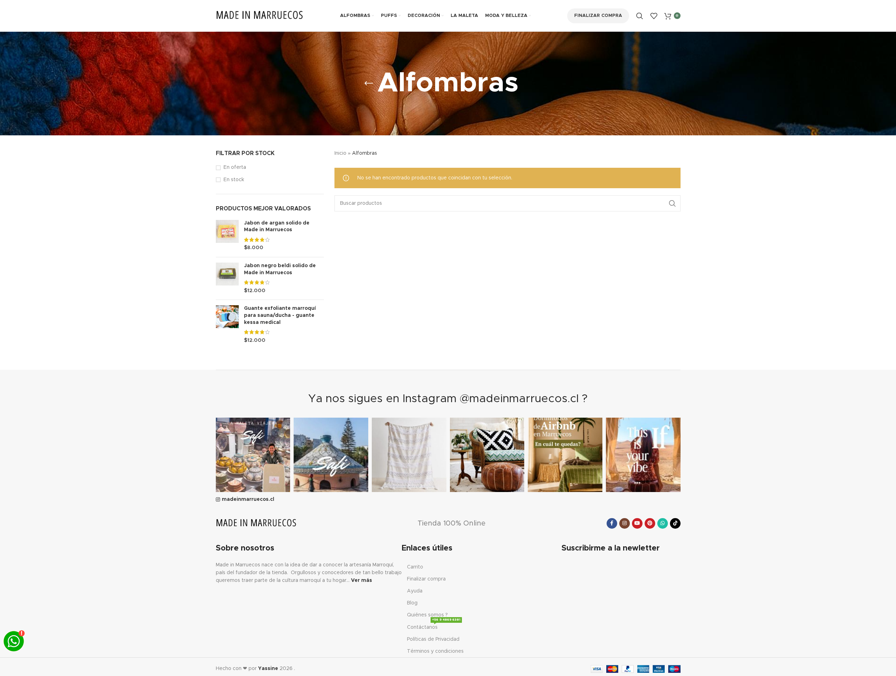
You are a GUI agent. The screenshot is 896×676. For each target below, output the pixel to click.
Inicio (340, 153)
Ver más (361, 580)
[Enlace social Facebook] (612, 523)
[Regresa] (368, 83)
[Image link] (256, 523)
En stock (234, 179)
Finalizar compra (598, 15)
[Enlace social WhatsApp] (662, 523)
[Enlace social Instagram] (624, 523)
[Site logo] (260, 15)
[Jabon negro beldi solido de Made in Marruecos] (227, 278)
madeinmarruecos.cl (248, 499)
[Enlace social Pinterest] (650, 523)
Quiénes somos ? (427, 615)
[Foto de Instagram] (253, 455)
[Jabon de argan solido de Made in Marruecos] (227, 236)
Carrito (415, 567)
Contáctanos (433, 625)
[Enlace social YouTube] (637, 523)
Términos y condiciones (435, 651)
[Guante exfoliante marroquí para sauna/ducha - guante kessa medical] (227, 324)
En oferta (235, 167)
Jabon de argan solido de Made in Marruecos (276, 227)
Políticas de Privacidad (433, 639)
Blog (412, 603)
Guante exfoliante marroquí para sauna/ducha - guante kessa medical (280, 315)
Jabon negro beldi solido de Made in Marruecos (280, 269)
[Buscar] (640, 16)
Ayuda (414, 591)
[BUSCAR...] (672, 203)
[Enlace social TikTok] (675, 523)
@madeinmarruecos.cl (519, 399)
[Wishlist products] (654, 16)
